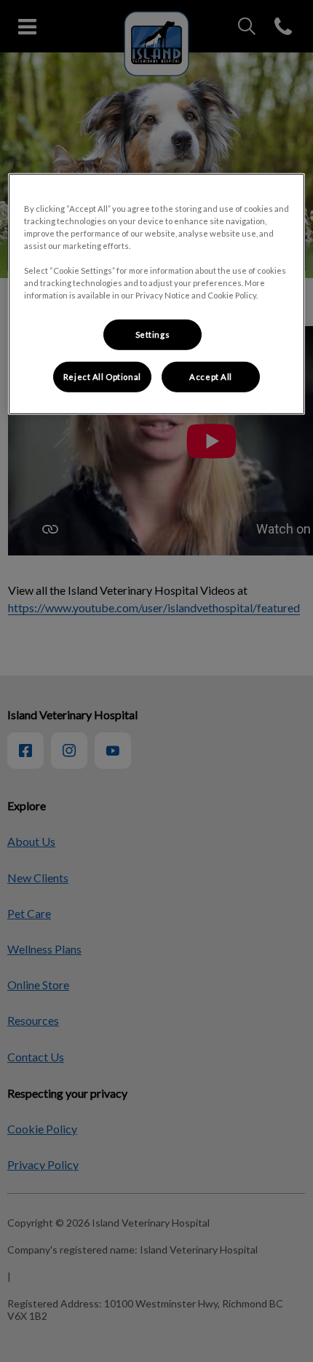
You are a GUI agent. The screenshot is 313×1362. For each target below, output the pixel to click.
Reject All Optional (102, 376)
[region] (157, 293)
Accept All (210, 376)
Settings (152, 334)
